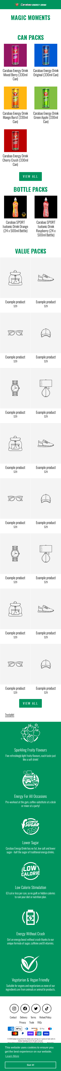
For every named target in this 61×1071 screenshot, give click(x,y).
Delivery (23, 1017)
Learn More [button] (12, 1056)
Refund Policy (45, 1017)
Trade (31, 1022)
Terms (33, 1017)
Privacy (22, 1022)
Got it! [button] (30, 1065)
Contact (13, 1017)
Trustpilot (9, 714)
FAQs (39, 1022)
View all (30, 176)
